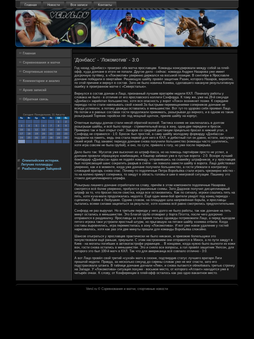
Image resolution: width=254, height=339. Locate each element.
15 (58, 129)
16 (65, 129)
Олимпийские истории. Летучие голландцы (40, 162)
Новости (53, 5)
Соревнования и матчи (41, 62)
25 (29, 137)
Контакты (105, 5)
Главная (31, 5)
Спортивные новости (40, 71)
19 (36, 133)
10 (21, 129)
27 (43, 137)
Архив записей (34, 90)
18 (29, 133)
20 (43, 133)
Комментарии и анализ (41, 81)
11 (29, 129)
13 (43, 129)
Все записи (78, 5)
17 (21, 133)
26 (36, 137)
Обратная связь (35, 99)
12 (36, 129)
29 (58, 137)
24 (21, 137)
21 (51, 133)
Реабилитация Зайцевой (41, 168)
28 (51, 137)
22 (58, 133)
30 (65, 137)
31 (21, 141)
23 (65, 133)
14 (51, 129)
